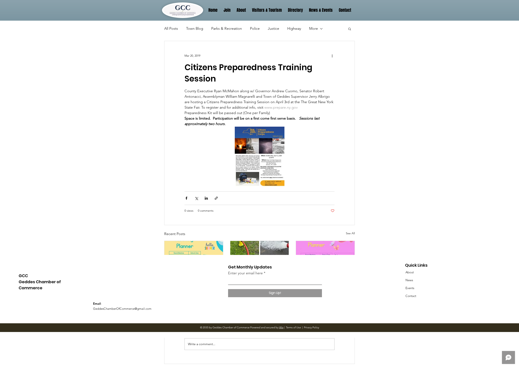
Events (409, 288)
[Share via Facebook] (186, 198)
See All (350, 233)
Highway (294, 28)
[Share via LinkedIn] (206, 198)
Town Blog (194, 28)
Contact (410, 296)
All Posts (171, 28)
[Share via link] (216, 198)
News (409, 280)
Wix (281, 327)
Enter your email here (245, 273)
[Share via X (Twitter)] (196, 198)
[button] (350, 28)
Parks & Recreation (226, 28)
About (409, 272)
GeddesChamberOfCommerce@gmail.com (122, 309)
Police (255, 28)
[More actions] (332, 55)
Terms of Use (293, 327)
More (313, 28)
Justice (273, 28)
